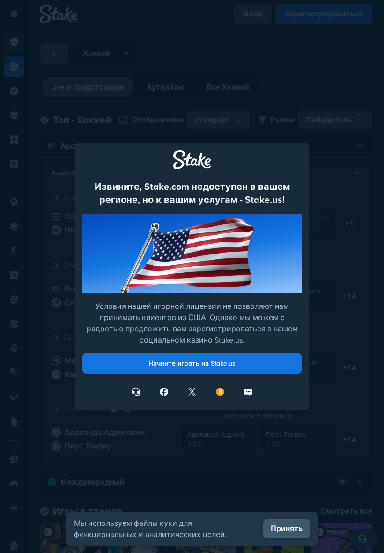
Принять (287, 528)
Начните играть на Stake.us (192, 363)
